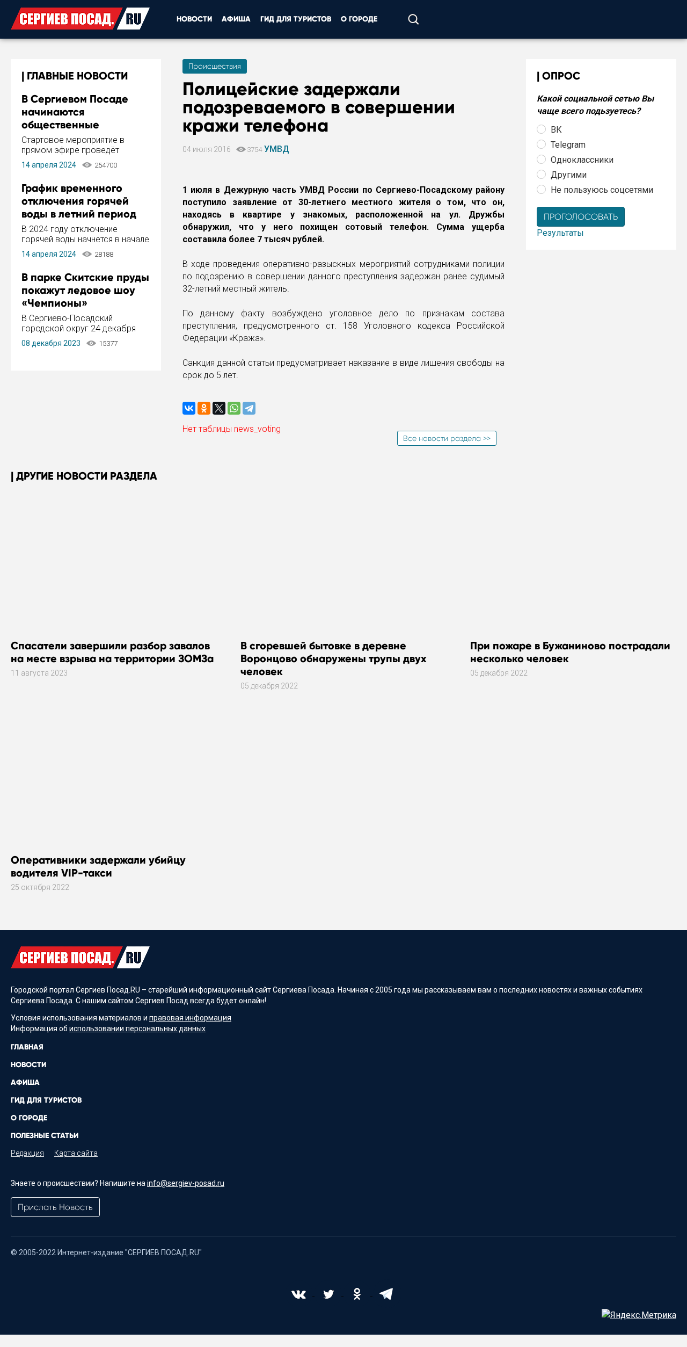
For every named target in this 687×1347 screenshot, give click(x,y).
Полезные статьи (44, 1135)
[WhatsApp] (234, 408)
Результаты (560, 233)
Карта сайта (76, 1153)
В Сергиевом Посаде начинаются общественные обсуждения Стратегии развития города (81, 124)
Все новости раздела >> (447, 438)
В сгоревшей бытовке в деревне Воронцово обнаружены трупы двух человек (333, 658)
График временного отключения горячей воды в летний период (78, 201)
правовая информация (190, 1017)
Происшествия (214, 66)
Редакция (27, 1153)
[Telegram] (249, 408)
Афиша (236, 19)
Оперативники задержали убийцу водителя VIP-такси (98, 866)
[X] (219, 408)
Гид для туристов (295, 19)
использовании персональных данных (137, 1028)
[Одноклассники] (204, 408)
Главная (27, 1047)
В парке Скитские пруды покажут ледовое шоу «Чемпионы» (85, 290)
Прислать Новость (55, 1207)
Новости (194, 19)
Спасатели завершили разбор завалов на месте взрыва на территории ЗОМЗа (112, 652)
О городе (359, 19)
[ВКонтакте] (188, 408)
